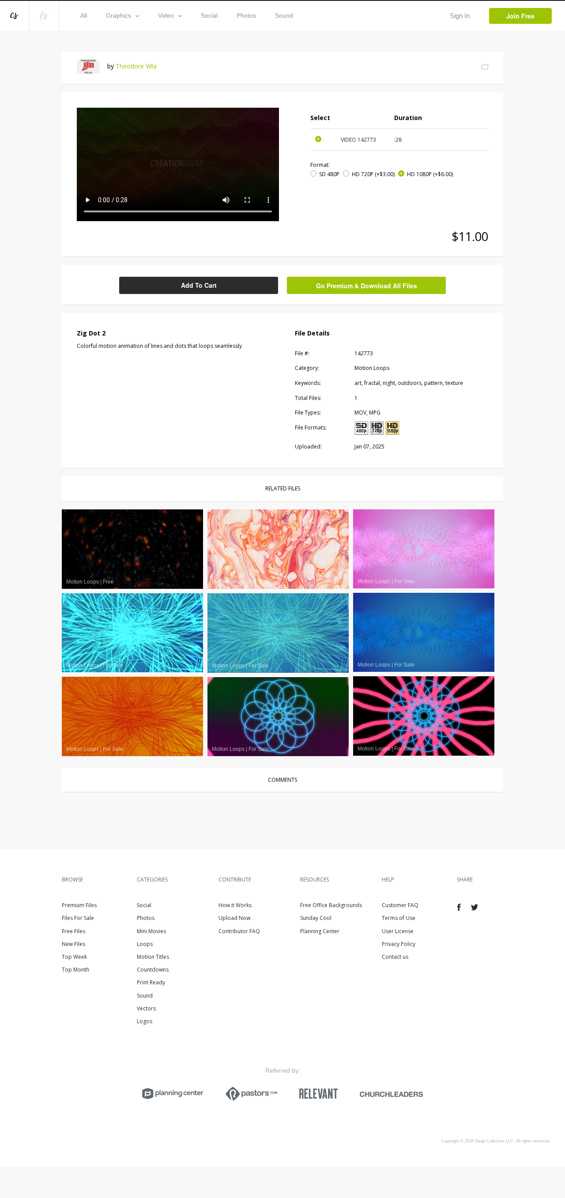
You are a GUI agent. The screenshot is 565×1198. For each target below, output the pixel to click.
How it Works (235, 905)
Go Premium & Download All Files (366, 285)
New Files (73, 944)
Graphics (118, 15)
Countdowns (153, 969)
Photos (246, 15)
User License (398, 931)
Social (209, 15)
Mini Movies (151, 931)
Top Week (74, 957)
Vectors (146, 1008)
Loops (145, 944)
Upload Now (234, 918)
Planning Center (319, 931)
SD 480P (329, 174)
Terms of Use (398, 918)
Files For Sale (78, 918)
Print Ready (151, 982)
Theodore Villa (136, 66)
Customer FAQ (400, 905)
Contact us (395, 957)
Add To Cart (199, 285)
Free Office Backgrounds (331, 905)
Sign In (460, 15)
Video (166, 15)
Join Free (520, 15)
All (83, 15)
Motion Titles (153, 957)
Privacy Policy (398, 944)
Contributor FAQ (239, 931)
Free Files (73, 931)
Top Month (75, 969)
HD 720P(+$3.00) (373, 174)
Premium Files (79, 905)
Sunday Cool (315, 918)
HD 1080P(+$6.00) (430, 174)
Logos (144, 1021)
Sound (284, 15)
